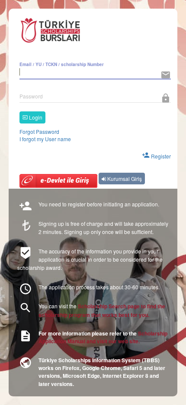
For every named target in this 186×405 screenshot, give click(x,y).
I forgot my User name (45, 138)
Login (35, 117)
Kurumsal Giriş (124, 178)
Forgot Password (39, 131)
